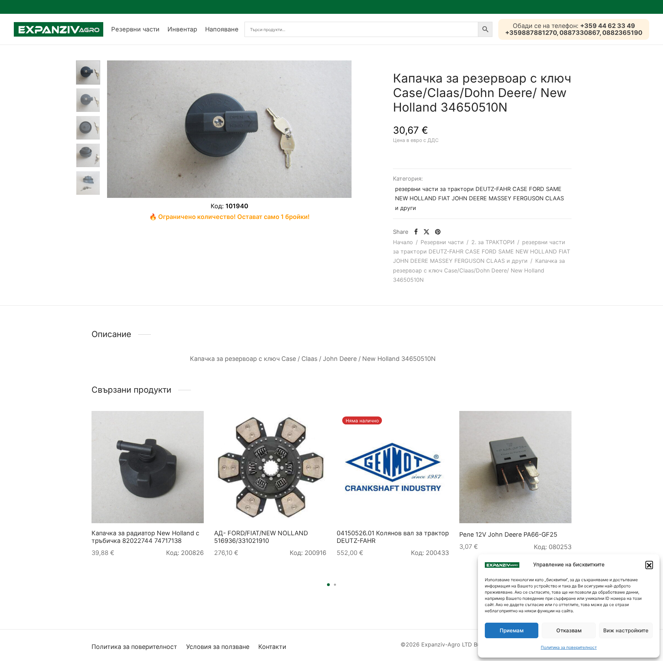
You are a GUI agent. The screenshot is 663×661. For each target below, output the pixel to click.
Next (345, 129)
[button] (649, 564)
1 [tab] (328, 584)
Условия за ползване (217, 646)
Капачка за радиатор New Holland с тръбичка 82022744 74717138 (145, 536)
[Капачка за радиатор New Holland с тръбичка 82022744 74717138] (148, 467)
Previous (114, 129)
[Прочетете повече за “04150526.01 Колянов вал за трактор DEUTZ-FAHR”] (437, 422)
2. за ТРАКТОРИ (493, 242)
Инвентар (182, 29)
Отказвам (569, 630)
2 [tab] (335, 585)
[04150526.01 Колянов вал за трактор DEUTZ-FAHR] (393, 467)
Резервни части (135, 29)
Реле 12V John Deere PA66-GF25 (508, 534)
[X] (426, 232)
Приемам (511, 630)
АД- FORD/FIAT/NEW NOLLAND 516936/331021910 (261, 536)
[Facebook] (415, 232)
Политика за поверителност (569, 647)
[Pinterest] (437, 232)
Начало (403, 242)
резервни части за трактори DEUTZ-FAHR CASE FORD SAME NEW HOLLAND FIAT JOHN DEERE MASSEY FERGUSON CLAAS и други (479, 198)
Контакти (272, 646)
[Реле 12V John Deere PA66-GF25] (515, 467)
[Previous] (89, 472)
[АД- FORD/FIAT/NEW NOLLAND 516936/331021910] (270, 467)
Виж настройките (625, 630)
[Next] (573, 472)
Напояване (222, 29)
